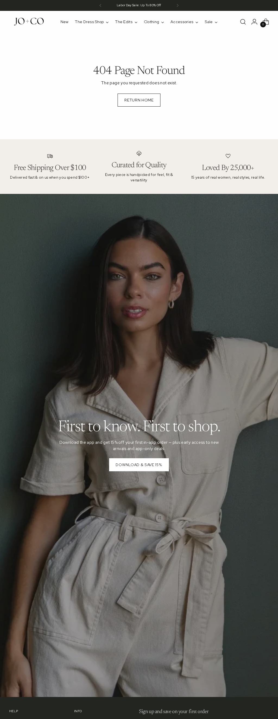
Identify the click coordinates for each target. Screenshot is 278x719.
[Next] (178, 5)
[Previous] (100, 5)
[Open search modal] (243, 21)
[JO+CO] (29, 21)
